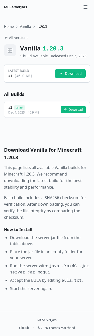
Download (73, 73)
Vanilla (25, 26)
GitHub (24, 328)
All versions (18, 37)
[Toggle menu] (85, 7)
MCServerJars (15, 7)
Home (9, 26)
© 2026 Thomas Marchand (56, 328)
